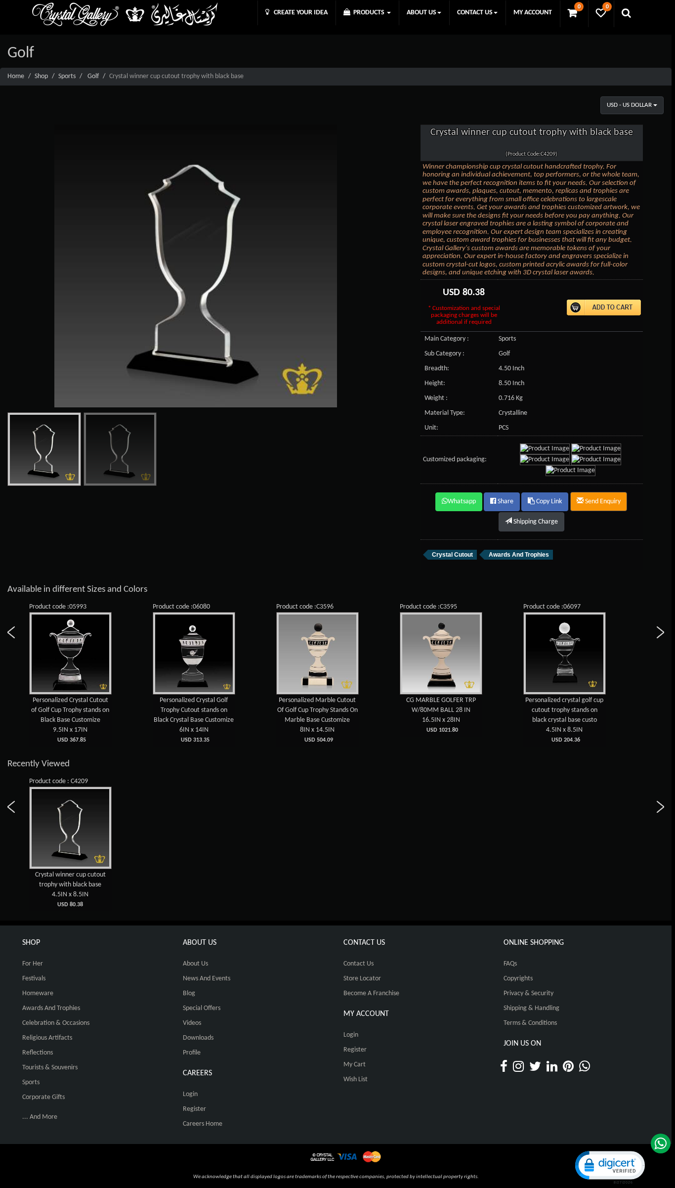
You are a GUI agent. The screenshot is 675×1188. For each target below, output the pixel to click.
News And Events (206, 978)
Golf (93, 76)
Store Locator (362, 978)
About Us (195, 964)
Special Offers (201, 1008)
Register (194, 1109)
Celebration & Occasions (55, 1023)
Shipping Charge (535, 522)
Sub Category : (444, 353)
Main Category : (446, 339)
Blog (189, 993)
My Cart (354, 1064)
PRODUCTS (368, 12)
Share (504, 501)
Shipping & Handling (531, 1008)
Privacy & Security (528, 993)
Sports (67, 76)
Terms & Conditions (530, 1023)
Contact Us (358, 964)
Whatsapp (462, 501)
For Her (32, 964)
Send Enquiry (602, 501)
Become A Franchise (371, 993)
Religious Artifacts (47, 1038)
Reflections (37, 1052)
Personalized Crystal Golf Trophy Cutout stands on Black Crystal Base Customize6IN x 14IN (194, 720)
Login (190, 1094)
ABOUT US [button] (421, 12)
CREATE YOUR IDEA (298, 12)
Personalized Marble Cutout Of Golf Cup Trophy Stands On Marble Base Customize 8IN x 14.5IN (317, 720)
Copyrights (518, 978)
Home (15, 76)
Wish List (355, 1079)
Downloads (198, 1038)
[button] (609, 1166)
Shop (41, 76)
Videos (192, 1023)
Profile (192, 1052)
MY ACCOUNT (532, 12)
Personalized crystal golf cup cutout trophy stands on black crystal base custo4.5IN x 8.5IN (564, 720)
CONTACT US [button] (475, 12)
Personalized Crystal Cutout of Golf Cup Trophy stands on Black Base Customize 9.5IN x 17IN (70, 720)
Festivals (33, 978)
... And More (39, 1117)
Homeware (37, 993)
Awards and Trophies (51, 1008)
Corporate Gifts (43, 1097)
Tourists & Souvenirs (50, 1067)
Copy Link (548, 501)
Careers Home (202, 1124)
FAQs (510, 964)
